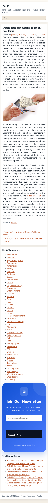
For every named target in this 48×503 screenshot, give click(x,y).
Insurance (11, 318)
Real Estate (12, 346)
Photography (13, 343)
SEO (9, 349)
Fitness (10, 299)
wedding (11, 379)
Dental (10, 282)
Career (10, 277)
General (10, 307)
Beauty (10, 268)
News (9, 329)
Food (9, 302)
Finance (14, 222)
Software (11, 357)
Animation (11, 257)
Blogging (11, 271)
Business (11, 274)
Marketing (11, 327)
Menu (6, 18)
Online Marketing (14, 332)
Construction (13, 279)
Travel (9, 365)
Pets (9, 340)
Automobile (12, 266)
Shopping (11, 352)
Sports (10, 360)
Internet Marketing (15, 321)
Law (8, 324)
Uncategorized (13, 368)
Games (10, 304)
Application (12, 263)
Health (10, 310)
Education (11, 288)
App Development (15, 260)
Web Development (15, 374)
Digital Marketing (14, 285)
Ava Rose (41, 34)
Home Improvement (16, 316)
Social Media (12, 354)
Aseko (5, 5)
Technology (12, 363)
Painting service (14, 335)
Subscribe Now (14, 435)
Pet (8, 338)
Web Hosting (12, 377)
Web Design (12, 371)
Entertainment (13, 291)
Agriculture (12, 254)
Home (9, 313)
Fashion (10, 293)
